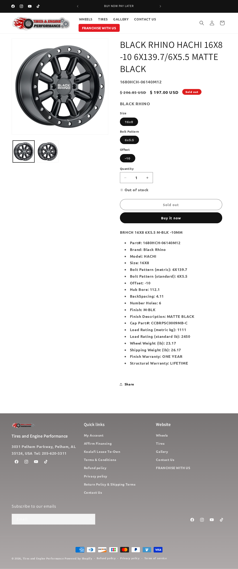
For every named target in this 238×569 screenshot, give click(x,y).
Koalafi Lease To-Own (102, 451)
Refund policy (95, 468)
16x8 (131, 122)
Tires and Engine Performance (43, 558)
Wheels (162, 435)
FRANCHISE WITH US (173, 468)
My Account (94, 435)
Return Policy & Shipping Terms (110, 484)
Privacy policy (95, 476)
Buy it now (171, 218)
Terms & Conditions (100, 459)
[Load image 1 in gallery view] (23, 151)
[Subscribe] (90, 519)
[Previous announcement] (78, 6)
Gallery (162, 451)
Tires (160, 443)
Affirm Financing (98, 443)
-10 (130, 159)
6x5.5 (132, 141)
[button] (202, 23)
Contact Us (93, 492)
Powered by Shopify (78, 558)
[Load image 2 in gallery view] (47, 151)
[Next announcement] (160, 6)
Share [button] (129, 384)
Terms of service (155, 558)
